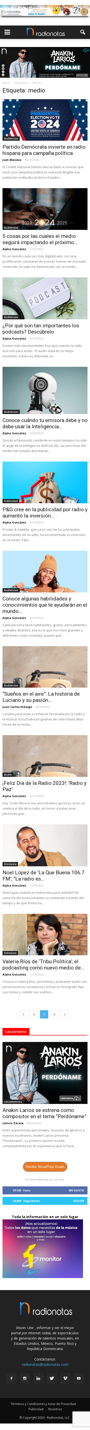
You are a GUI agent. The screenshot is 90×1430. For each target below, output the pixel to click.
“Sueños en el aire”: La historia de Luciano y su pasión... (41, 697)
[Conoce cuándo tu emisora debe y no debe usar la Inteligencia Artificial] (45, 390)
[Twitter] (52, 1379)
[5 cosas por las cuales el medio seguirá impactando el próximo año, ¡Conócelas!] (45, 209)
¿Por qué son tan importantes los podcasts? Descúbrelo (40, 329)
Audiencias (11, 138)
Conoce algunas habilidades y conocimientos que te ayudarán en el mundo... (44, 605)
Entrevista (10, 864)
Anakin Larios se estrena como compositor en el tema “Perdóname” (44, 1113)
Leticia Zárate (13, 1123)
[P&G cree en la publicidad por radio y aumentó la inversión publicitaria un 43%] (45, 482)
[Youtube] (79, 1379)
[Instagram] (25, 1379)
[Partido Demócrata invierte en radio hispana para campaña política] (45, 120)
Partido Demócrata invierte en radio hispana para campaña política (44, 150)
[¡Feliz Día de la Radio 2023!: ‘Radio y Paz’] (45, 756)
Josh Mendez (12, 160)
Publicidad (11, 501)
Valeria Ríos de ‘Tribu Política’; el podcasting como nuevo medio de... (43, 964)
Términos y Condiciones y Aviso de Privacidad (43, 1404)
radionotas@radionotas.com (45, 1364)
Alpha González (14, 249)
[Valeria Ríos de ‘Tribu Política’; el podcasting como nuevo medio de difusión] (45, 934)
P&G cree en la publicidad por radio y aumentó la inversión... (45, 512)
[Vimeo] (65, 1379)
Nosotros (55, 1409)
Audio (8, 774)
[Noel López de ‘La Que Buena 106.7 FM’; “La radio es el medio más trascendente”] (45, 845)
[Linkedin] (38, 1379)
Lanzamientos (13, 1101)
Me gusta (76, 1190)
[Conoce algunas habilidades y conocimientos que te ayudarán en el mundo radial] (45, 571)
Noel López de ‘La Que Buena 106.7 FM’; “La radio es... (43, 876)
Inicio (6, 83)
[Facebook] (11, 1379)
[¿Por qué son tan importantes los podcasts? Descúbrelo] (45, 298)
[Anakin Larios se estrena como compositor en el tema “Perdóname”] (45, 1073)
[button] (83, 32)
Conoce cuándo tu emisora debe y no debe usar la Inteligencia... (45, 423)
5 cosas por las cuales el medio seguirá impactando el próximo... (40, 239)
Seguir (78, 1201)
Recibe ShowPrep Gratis (45, 1167)
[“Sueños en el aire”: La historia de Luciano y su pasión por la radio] (45, 667)
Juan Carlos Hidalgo (17, 707)
